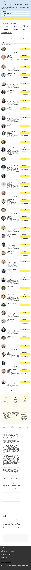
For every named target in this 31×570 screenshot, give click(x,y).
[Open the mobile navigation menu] (29, 1)
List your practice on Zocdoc (5, 555)
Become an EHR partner (12, 555)
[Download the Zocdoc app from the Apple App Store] (3, 562)
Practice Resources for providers (19, 551)
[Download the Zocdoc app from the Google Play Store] (8, 562)
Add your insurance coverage (6, 32)
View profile (25, 128)
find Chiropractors (12, 485)
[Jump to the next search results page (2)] (19, 390)
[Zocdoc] (3, 1)
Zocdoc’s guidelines (6, 491)
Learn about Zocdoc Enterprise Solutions (21, 555)
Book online (25, 48)
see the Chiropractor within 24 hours (13, 438)
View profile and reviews (24, 59)
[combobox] (15, 11)
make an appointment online (8, 442)
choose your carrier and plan (8, 449)
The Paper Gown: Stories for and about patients (7, 551)
